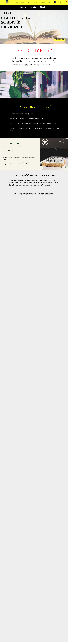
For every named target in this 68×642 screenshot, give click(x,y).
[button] (66, 1)
